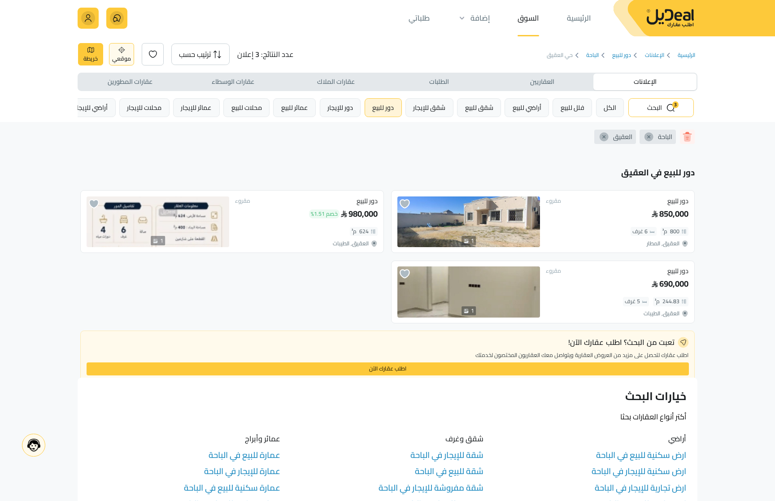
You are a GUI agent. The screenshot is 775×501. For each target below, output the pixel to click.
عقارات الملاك (336, 81)
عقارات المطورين (130, 81)
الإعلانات (654, 55)
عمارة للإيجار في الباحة (242, 471)
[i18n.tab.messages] (116, 18)
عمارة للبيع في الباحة (244, 455)
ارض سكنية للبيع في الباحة (641, 455)
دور (383, 107)
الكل (610, 107)
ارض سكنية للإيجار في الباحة (639, 471)
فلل (572, 107)
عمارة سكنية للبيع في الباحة (232, 488)
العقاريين (542, 81)
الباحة (592, 55)
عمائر (294, 107)
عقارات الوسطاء (233, 81)
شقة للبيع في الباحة (449, 471)
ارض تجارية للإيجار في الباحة (640, 488)
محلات (246, 107)
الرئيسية (686, 55)
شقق (479, 107)
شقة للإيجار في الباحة (446, 455)
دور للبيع (621, 55)
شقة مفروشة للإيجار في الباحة (431, 488)
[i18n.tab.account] (88, 18)
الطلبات (439, 81)
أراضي (527, 107)
